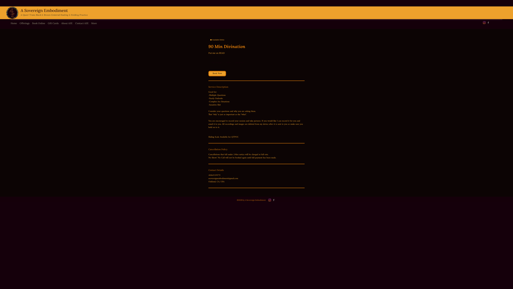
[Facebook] (488, 22)
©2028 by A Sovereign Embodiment (251, 200)
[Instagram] (484, 22)
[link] (217, 73)
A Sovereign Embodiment (44, 10)
